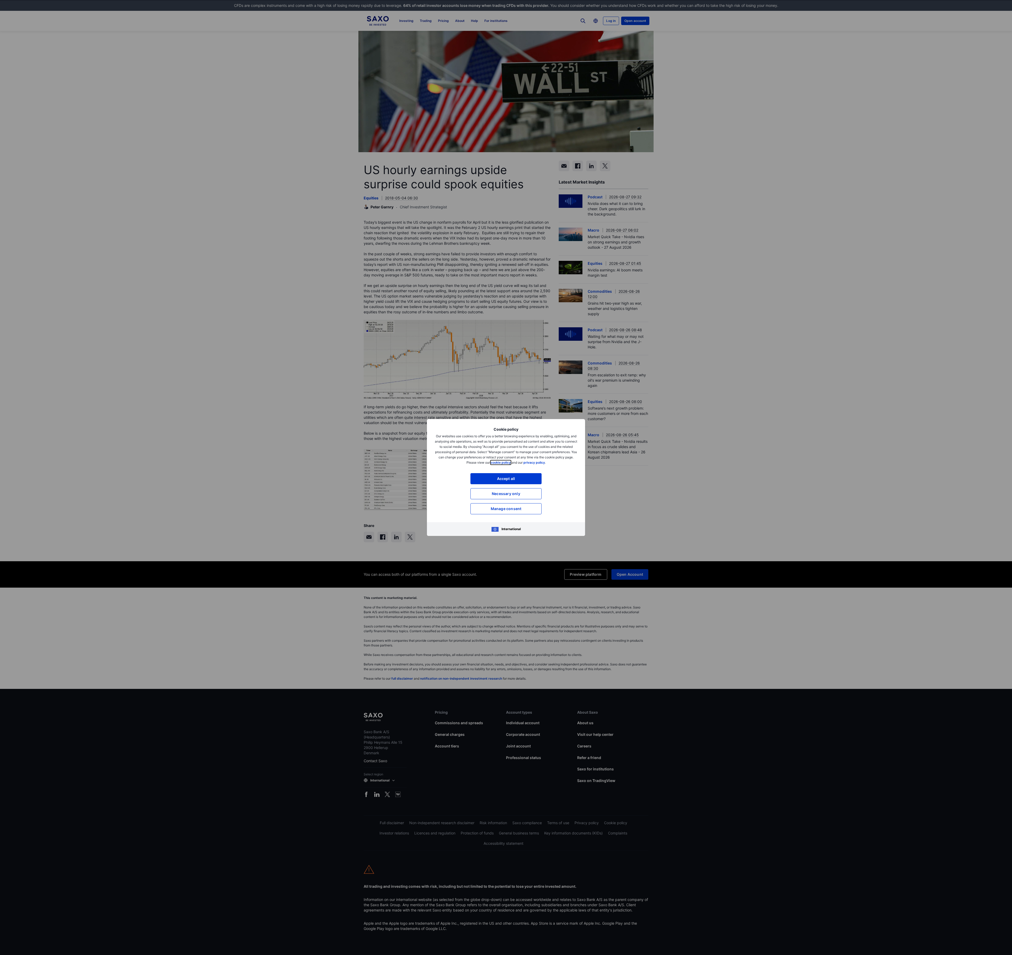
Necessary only (506, 493)
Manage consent (506, 508)
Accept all (506, 478)
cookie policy (501, 462)
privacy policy (534, 462)
